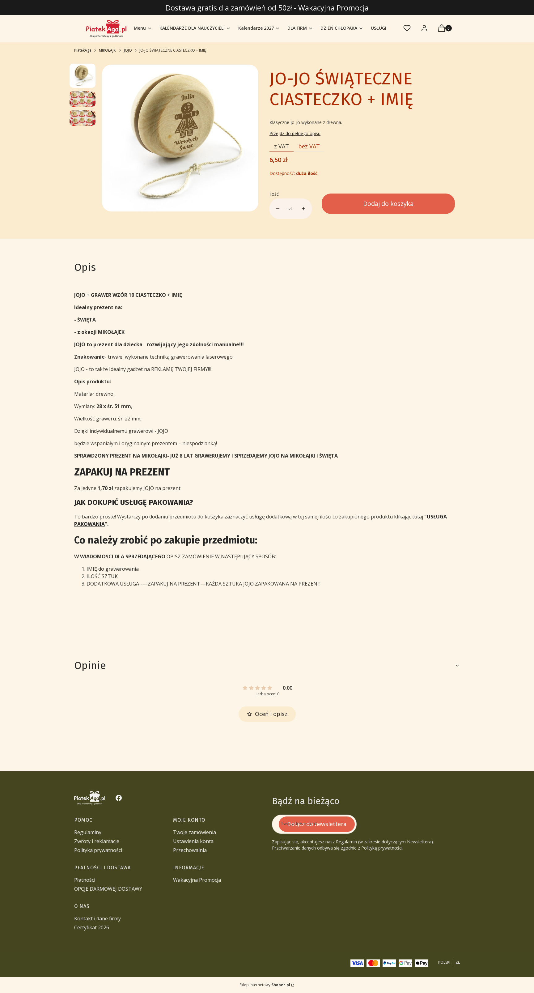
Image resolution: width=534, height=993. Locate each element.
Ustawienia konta (193, 841)
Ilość (274, 194)
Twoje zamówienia (194, 832)
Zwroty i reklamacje (96, 841)
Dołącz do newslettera (316, 824)
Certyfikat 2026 (91, 927)
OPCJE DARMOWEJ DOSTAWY (108, 888)
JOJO (128, 50)
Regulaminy (87, 832)
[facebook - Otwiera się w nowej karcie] (118, 798)
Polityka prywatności (98, 850)
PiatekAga (82, 50)
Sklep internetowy (264, 984)
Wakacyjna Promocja (197, 879)
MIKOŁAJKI (108, 50)
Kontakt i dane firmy (97, 918)
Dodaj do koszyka (388, 203)
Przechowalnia (190, 850)
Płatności (84, 879)
